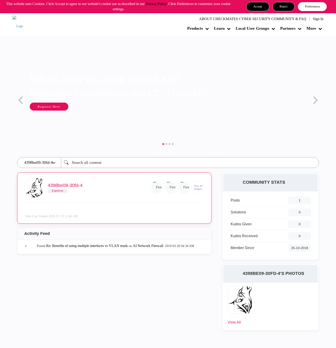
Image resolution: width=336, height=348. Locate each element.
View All (234, 322)
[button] (257, 6)
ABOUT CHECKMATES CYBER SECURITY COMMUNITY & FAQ (252, 19)
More (311, 28)
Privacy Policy (156, 4)
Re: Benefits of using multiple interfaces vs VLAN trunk (87, 246)
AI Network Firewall (148, 246)
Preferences (312, 6)
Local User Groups (252, 28)
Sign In (318, 19)
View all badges (198, 187)
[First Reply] (156, 187)
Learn (219, 28)
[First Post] (170, 187)
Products (195, 28)
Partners (288, 28)
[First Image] (184, 187)
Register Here (49, 106)
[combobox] (190, 162)
